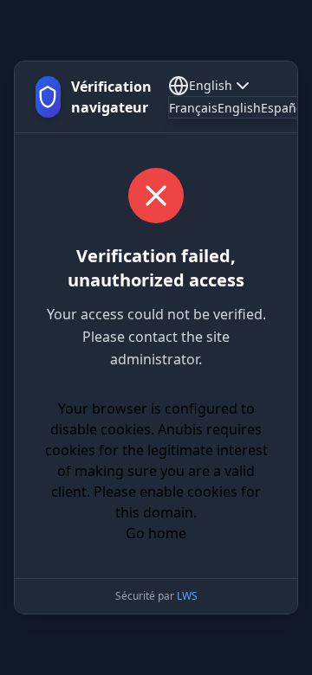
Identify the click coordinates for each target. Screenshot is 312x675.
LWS (187, 595)
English (210, 85)
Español (284, 108)
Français (193, 108)
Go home (156, 533)
